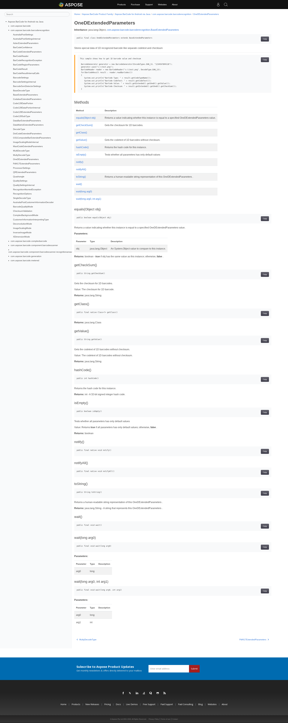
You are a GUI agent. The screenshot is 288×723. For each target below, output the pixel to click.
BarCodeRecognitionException (27, 60)
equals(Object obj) (86, 118)
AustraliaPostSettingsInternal (26, 39)
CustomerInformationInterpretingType (31, 219)
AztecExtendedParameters (25, 43)
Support (149, 4)
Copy (265, 39)
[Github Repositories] (158, 693)
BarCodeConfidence (22, 47)
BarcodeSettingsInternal (24, 82)
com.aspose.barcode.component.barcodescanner (34, 245)
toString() (81, 176)
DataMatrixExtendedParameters (28, 125)
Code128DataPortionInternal (26, 107)
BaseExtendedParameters (25, 95)
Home (77, 14)
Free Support (149, 704)
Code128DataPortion (23, 103)
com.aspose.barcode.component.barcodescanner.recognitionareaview (41, 252)
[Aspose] (70, 4)
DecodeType (19, 129)
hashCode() (82, 147)
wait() (79, 184)
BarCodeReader (20, 56)
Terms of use (165, 719)
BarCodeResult (20, 69)
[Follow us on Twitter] (130, 693)
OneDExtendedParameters (26, 159)
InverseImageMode (22, 232)
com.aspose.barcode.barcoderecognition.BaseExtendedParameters (143, 30)
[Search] (226, 4)
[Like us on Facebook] (123, 693)
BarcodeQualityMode (23, 206)
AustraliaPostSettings (23, 34)
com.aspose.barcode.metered (25, 260)
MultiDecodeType (21, 150)
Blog (200, 704)
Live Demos (132, 704)
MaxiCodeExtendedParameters (28, 146)
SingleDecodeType (22, 198)
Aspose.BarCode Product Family (97, 14)
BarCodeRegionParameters (26, 64)
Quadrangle (18, 176)
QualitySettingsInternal (23, 185)
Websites (162, 4)
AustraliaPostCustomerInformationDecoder (33, 202)
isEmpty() (81, 154)
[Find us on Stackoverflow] (144, 693)
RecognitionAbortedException (27, 189)
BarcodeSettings (21, 77)
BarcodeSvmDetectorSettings (27, 86)
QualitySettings (20, 181)
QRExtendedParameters (24, 172)
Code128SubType (21, 116)
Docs (118, 704)
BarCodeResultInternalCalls (26, 73)
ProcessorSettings (21, 168)
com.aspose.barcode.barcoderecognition (30, 30)
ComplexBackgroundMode (25, 215)
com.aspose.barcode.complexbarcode (29, 241)
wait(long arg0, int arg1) (88, 199)
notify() (79, 162)
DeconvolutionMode (22, 224)
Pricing (107, 704)
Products (121, 4)
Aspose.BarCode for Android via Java (25, 21)
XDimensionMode (21, 236)
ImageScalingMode (22, 228)
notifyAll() (81, 169)
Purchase (135, 4)
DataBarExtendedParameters (27, 120)
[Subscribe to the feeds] (165, 693)
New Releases (92, 704)
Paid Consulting (185, 704)
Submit (194, 668)
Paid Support (166, 704)
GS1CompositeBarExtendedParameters (32, 138)
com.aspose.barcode (21, 26)
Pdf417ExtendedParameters (26, 163)
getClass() (81, 132)
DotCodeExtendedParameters (27, 133)
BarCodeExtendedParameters (27, 52)
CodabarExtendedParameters (27, 99)
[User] (218, 4)
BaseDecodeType (21, 90)
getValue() (81, 140)
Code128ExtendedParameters (27, 112)
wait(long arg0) (84, 191)
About (174, 4)
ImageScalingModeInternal (26, 142)
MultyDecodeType (21, 155)
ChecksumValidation (22, 211)
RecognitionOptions (22, 193)
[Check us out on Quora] (151, 693)
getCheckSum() (84, 125)
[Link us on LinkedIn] (137, 693)
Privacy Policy (154, 719)
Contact (175, 719)
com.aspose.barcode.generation (26, 256)
